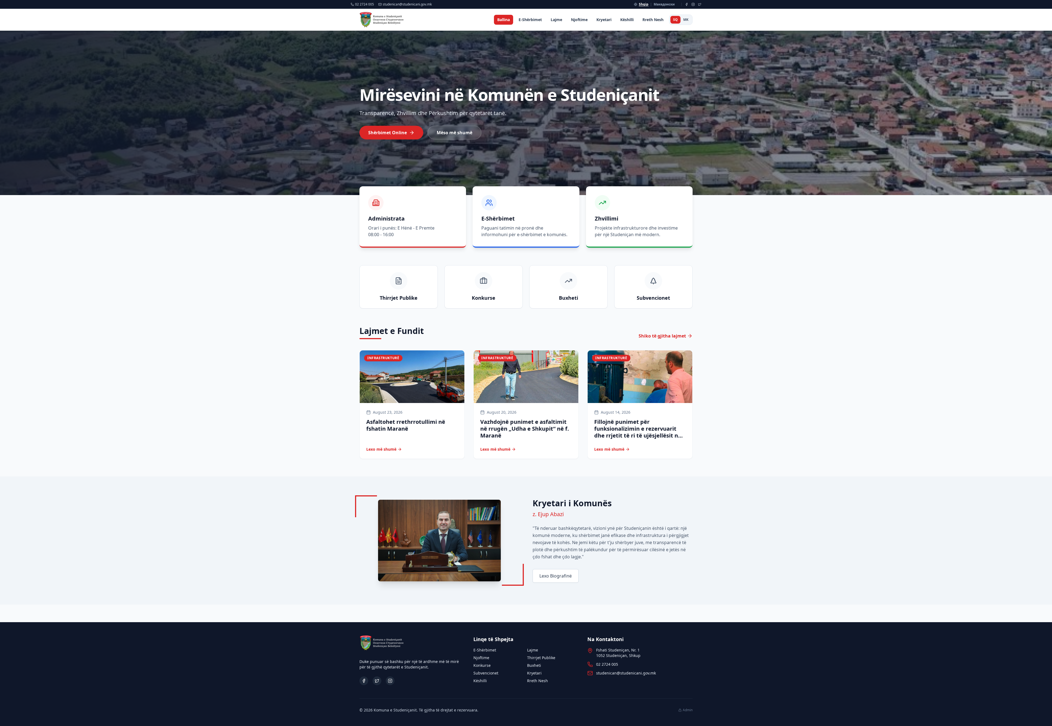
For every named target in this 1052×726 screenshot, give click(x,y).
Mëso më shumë (454, 133)
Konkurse (482, 665)
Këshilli (627, 19)
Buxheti (534, 665)
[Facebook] (686, 4)
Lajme (556, 19)
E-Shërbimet (530, 19)
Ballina (503, 19)
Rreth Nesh (653, 19)
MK (685, 19)
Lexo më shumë (381, 449)
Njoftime (579, 19)
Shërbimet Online (387, 133)
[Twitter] (699, 4)
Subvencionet (485, 673)
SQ (675, 19)
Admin (688, 710)
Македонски (664, 4)
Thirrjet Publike (541, 657)
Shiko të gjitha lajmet (662, 336)
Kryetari (603, 19)
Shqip (643, 4)
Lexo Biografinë (555, 576)
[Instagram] (693, 4)
